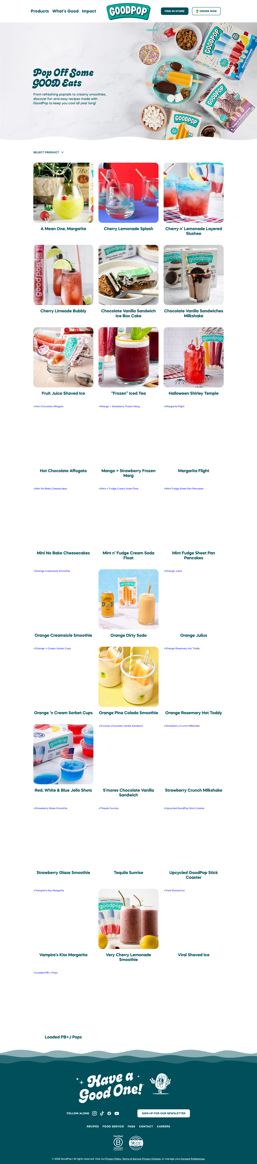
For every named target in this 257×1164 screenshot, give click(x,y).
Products (40, 11)
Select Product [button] (46, 152)
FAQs (131, 1126)
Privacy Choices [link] (151, 1159)
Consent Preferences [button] (193, 1159)
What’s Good (65, 11)
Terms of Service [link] (131, 1159)
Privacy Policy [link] (113, 1159)
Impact (89, 11)
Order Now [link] (208, 11)
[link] (128, 11)
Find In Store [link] (175, 11)
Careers (163, 1126)
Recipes (93, 1126)
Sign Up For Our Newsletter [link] (163, 1113)
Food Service (113, 1126)
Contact (146, 1126)
